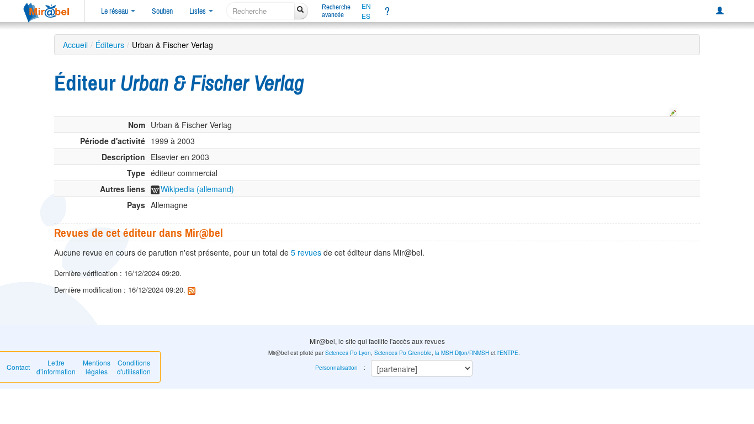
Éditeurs (109, 44)
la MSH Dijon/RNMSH (462, 353)
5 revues (306, 252)
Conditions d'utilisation (134, 367)
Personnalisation (336, 368)
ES (366, 16)
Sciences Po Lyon (348, 353)
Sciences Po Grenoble (403, 353)
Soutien (162, 11)
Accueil (75, 44)
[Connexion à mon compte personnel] (720, 11)
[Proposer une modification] (673, 110)
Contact (18, 367)
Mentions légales (96, 367)
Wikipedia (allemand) (197, 188)
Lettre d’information (56, 367)
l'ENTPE (507, 353)
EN (366, 6)
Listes (198, 11)
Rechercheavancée (336, 11)
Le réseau (115, 11)
